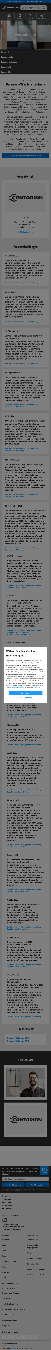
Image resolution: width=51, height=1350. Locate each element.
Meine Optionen (25, 697)
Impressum (36, 687)
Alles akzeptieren (25, 693)
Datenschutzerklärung (17, 687)
